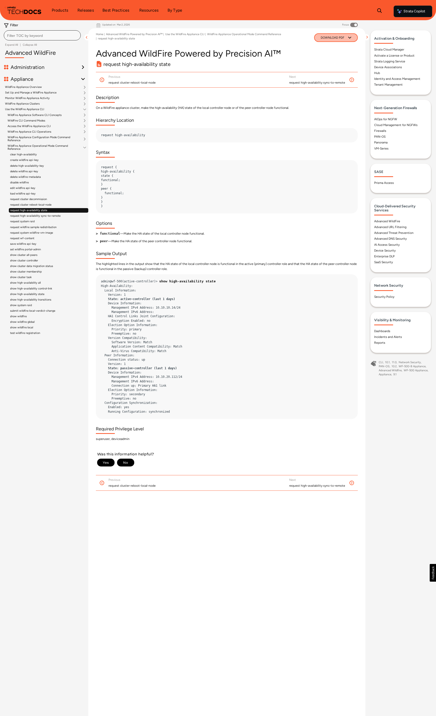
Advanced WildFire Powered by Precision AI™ (134, 34)
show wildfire (18, 316)
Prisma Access (384, 183)
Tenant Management (388, 84)
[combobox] (42, 35)
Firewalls (380, 131)
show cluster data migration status (31, 266)
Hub (377, 73)
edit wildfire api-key (22, 188)
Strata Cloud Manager (389, 49)
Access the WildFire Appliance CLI (29, 126)
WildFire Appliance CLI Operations (29, 131)
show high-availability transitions (30, 299)
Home (99, 34)
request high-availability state (28, 210)
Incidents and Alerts (388, 337)
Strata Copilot (414, 11)
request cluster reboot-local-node (30, 204)
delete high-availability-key (27, 165)
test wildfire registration (25, 333)
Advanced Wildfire (390, 370)
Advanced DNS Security (390, 238)
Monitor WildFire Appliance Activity (27, 98)
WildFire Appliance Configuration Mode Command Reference (39, 139)
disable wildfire (19, 182)
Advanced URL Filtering (390, 227)
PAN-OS (380, 136)
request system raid (22, 221)
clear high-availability (23, 154)
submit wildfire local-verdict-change (32, 310)
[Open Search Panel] (379, 11)
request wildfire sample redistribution (33, 227)
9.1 (395, 374)
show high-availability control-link (31, 288)
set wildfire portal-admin (25, 249)
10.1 (387, 362)
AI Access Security (387, 244)
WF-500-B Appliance (412, 366)
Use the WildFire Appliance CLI (24, 109)
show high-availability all (25, 282)
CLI (381, 362)
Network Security (410, 362)
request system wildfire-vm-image (31, 232)
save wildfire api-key (23, 243)
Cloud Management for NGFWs (396, 125)
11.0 (394, 362)
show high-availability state (27, 294)
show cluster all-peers (23, 255)
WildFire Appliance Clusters (22, 103)
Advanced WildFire (387, 221)
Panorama (381, 142)
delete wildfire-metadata (25, 177)
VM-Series (381, 148)
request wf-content (22, 238)
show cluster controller (24, 260)
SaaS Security (383, 262)
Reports (379, 342)
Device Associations (388, 67)
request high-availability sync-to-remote (35, 215)
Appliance (385, 374)
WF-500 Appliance (416, 370)
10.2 (394, 366)
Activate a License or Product (394, 55)
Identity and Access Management (397, 79)
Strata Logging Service (389, 61)
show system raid (21, 305)
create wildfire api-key (24, 160)
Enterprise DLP (384, 256)
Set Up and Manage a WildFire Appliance (31, 92)
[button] (433, 573)
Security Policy (384, 296)
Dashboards (382, 331)
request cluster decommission (28, 199)
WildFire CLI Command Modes (26, 120)
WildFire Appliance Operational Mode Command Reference (38, 147)
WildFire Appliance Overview (23, 87)
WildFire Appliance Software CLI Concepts (35, 115)
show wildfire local (21, 327)
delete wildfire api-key (24, 171)
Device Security (385, 250)
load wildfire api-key (23, 193)
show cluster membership (26, 271)
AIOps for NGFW (385, 119)
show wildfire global (22, 322)
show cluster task (21, 277)
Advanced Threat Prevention (394, 233)
